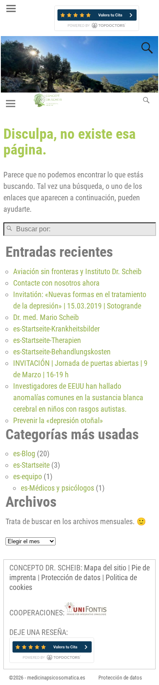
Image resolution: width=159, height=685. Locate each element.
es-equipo (27, 476)
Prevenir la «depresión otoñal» (58, 420)
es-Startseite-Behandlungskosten (62, 351)
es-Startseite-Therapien (47, 340)
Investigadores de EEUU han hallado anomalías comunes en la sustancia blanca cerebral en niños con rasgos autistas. (78, 397)
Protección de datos (70, 577)
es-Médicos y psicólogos (57, 487)
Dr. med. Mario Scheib (46, 317)
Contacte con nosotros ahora (56, 282)
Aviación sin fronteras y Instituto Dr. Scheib (77, 271)
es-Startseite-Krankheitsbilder (56, 328)
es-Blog (24, 453)
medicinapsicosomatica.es (56, 677)
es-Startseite (31, 464)
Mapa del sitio (105, 567)
